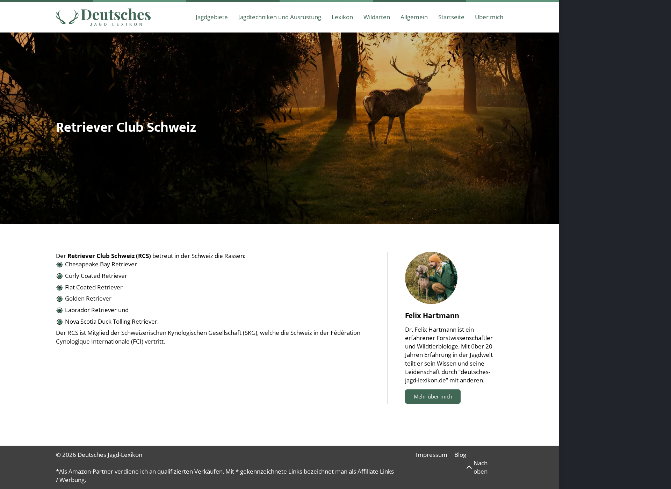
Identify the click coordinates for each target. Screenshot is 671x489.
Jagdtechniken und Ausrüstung (279, 17)
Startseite (451, 17)
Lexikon (342, 17)
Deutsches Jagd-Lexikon (110, 455)
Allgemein (414, 17)
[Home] (103, 17)
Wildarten (376, 17)
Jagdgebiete (212, 17)
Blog (460, 455)
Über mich (489, 17)
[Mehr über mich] (431, 278)
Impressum (431, 455)
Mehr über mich (433, 396)
